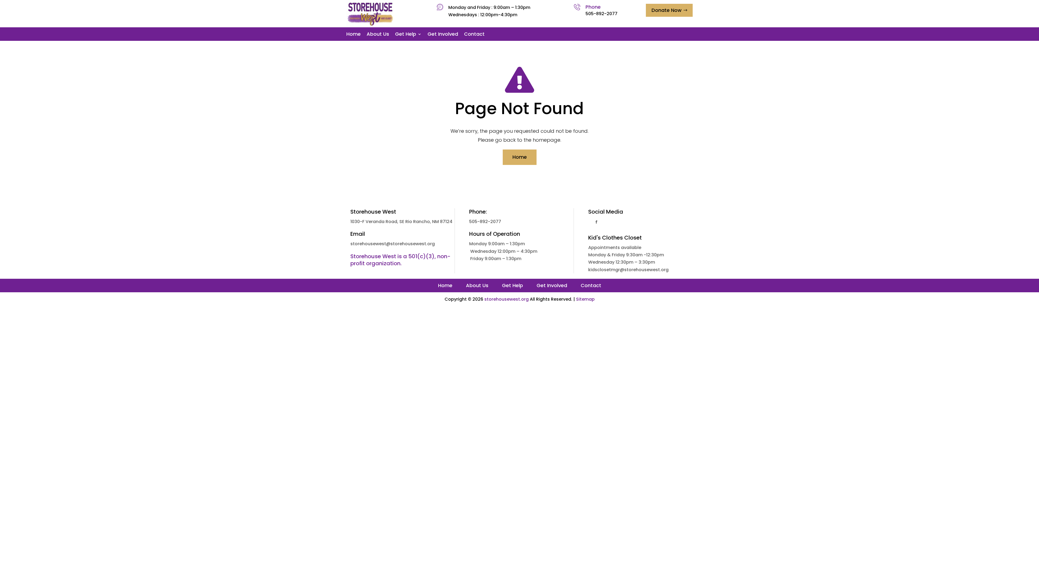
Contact (474, 34)
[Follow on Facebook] (596, 222)
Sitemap (585, 299)
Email (357, 234)
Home (353, 34)
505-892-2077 (601, 14)
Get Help (405, 34)
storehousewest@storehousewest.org (392, 244)
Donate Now (667, 10)
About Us (378, 34)
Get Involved (443, 34)
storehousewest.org (506, 299)
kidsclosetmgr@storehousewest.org (628, 270)
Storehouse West (373, 211)
